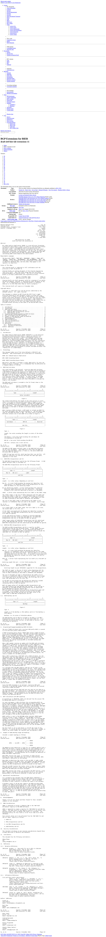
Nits (30, 221)
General (9, 9)
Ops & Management (12, 12)
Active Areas (13, 27)
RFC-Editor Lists (14, 128)
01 (4, 157)
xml (24, 195)
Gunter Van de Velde (24, 216)
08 (4, 167)
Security (9, 15)
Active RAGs (13, 33)
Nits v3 (33, 221)
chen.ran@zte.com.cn (34, 217)
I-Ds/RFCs (12, 104)
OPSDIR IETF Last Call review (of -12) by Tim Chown (32, 199)
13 (4, 174)
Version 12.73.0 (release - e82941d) (22, 935)
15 (4, 177)
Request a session (11, 79)
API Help (9, 107)
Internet (9, 11)
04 (4, 161)
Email (50, 935)
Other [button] (5, 94)
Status (5, 145)
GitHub (47, 935)
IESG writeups (7, 148)
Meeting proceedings (12, 93)
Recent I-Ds (10, 53)
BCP (11, 70)
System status (10, 110)
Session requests (11, 81)
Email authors (4, 221)
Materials (9, 74)
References (18, 221)
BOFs (8, 41)
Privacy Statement (37, 934)
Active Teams (13, 34)
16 (4, 178)
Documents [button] (6, 51)
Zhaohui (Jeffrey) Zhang (64, 190)
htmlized (27, 195)
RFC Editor (10, 23)
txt (19, 195)
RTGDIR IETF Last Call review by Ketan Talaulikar (32, 202)
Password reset (10, 118)
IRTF (8, 20)
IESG (8, 17)
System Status (34, 935)
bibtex (31, 195)
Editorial (9, 64)
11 (4, 171)
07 (4, 166)
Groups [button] (5, 5)
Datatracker (18, 2)
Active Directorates (14, 29)
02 (4, 159)
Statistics (9, 103)
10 (4, 170)
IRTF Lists (12, 125)
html (21, 195)
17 (4, 180)
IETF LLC (9, 22)
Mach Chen (28, 190)
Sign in (8, 117)
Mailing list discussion (24, 204)
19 (4, 182)
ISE (8, 63)
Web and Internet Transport (13, 16)
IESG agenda (10, 99)
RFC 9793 (6, 184)
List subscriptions (11, 122)
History (5, 151)
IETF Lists (12, 124)
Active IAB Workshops (15, 30)
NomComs (9, 100)
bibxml (34, 195)
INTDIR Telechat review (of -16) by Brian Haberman (32, 196)
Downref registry (11, 101)
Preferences (9, 119)
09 (4, 168)
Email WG (10, 221)
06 (4, 164)
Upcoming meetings (12, 86)
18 (4, 181)
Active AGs (13, 26)
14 (4, 175)
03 (4, 160)
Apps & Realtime (11, 8)
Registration (10, 77)
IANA (31, 934)
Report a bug (10, 114)
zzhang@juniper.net (23, 217)
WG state (12, 205)
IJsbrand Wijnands (43, 190)
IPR (14, 221)
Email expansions (8, 149)
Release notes (10, 108)
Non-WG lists (10, 49)
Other (8, 24)
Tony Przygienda (52, 190)
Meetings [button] (6, 71)
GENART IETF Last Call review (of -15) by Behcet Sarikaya (34, 198)
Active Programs (14, 31)
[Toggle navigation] (1, 135)
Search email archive (40, 221)
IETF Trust (20, 934)
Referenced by (25, 221)
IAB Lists (12, 126)
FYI (13, 70)
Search (8, 52)
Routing (9, 13)
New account (10, 121)
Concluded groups (11, 48)
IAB (8, 19)
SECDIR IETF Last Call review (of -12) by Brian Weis (32, 201)
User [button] (5, 115)
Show (20, 209)
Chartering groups (11, 40)
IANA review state (12, 219)
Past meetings (10, 92)
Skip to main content (6, 1)
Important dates (10, 78)
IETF (2, 934)
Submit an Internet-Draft (13, 55)
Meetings (12, 106)
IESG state (12, 211)
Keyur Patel (35, 190)
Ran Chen (21, 207)
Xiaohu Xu (21, 190)
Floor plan (9, 75)
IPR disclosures (10, 96)
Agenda (9, 73)
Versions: (3, 153)
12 (4, 173)
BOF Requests (10, 42)
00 (4, 156)
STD (8, 70)
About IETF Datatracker (7, 935)
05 (4, 163)
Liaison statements (11, 97)
